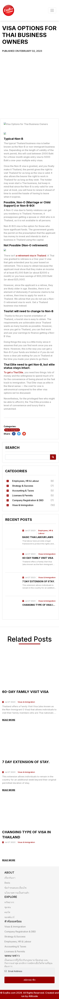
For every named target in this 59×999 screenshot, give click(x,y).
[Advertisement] (29, 84)
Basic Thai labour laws (37, 537)
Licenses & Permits (14, 951)
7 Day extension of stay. (38, 581)
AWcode (33, 996)
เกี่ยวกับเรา (9, 877)
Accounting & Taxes (15, 946)
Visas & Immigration (47, 554)
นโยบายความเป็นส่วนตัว (16, 892)
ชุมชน (7, 907)
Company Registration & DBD (20, 931)
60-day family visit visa (37, 557)
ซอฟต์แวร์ (9, 917)
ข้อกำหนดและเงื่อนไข (15, 887)
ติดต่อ (7, 882)
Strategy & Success (14, 936)
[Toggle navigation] (52, 10)
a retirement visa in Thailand (31, 255)
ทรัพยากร (9, 902)
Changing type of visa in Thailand (38, 605)
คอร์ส (7, 912)
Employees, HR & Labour (17, 941)
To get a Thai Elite (13, 372)
